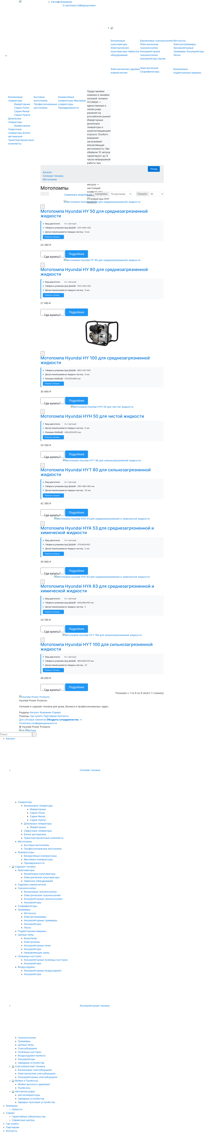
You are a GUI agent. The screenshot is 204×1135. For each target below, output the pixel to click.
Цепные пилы (26, 934)
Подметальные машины (32, 931)
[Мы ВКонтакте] (22, 730)
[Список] (42, 194)
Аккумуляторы (148, 58)
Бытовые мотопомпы (36, 845)
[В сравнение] (42, 207)
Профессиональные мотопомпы (43, 848)
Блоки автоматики (35, 834)
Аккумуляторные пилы (37, 945)
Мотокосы (179, 40)
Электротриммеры (184, 44)
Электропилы (32, 941)
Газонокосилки (27, 888)
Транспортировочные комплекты (43, 837)
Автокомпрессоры (29, 1094)
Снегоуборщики (27, 1048)
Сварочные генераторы (38, 830)
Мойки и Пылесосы (26, 1080)
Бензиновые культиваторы (40, 873)
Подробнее (76, 254)
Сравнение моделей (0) (78, 194)
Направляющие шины (36, 952)
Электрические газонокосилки (42, 895)
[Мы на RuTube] (30, 730)
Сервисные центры (23, 1120)
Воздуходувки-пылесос (32, 1055)
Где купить (36, 715)
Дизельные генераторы (38, 823)
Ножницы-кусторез (29, 956)
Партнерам (12, 1127)
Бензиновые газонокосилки (156, 40)
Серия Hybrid (22, 114)
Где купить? (52, 256)
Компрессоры (26, 852)
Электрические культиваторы (41, 877)
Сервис (56, 712)
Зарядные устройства (31, 1062)
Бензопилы (30, 938)
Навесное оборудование (38, 880)
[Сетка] (47, 194)
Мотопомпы (50, 179)
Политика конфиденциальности (38, 723)
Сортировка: (101, 194)
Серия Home (21, 107)
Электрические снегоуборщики (37, 1073)
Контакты (63, 715)
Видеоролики (88, 5)
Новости (74, 5)
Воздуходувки (26, 966)
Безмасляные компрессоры (40, 855)
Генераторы (25, 802)
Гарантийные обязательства (28, 1116)
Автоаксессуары (24, 1091)
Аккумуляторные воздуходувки (42, 970)
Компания (66, 1)
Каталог (55, 1)
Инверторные (22, 104)
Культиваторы (26, 870)
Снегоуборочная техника (29, 1066)
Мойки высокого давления (34, 1084)
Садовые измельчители (32, 884)
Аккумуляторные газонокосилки (43, 898)
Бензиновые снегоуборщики (35, 1069)
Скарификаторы (27, 906)
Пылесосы (24, 1087)
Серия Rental (21, 111)
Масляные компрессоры (38, 859)
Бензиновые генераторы (38, 805)
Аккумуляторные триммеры (40, 920)
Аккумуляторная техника (94, 1005)
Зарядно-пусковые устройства (36, 1102)
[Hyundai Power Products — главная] (34, 696)
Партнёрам (50, 715)
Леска (176, 54)
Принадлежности (68, 107)
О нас (66, 5)
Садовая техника (25, 866)
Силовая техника (53, 175)
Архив (161, 58)
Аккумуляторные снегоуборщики (37, 1077)
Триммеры (24, 909)
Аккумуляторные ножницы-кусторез (46, 959)
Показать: (143, 194)
